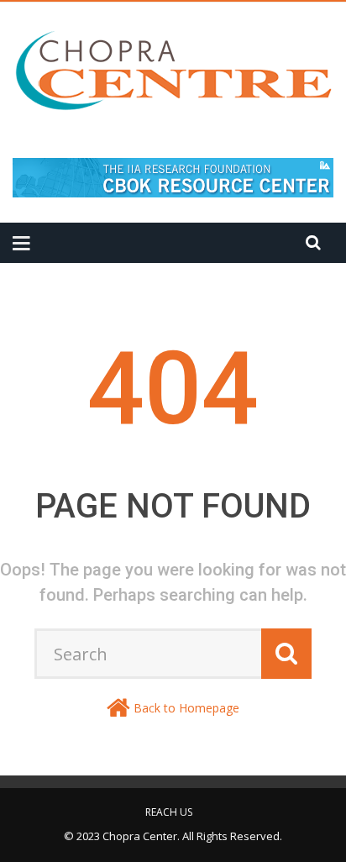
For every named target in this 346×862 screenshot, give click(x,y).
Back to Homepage (186, 708)
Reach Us (168, 812)
